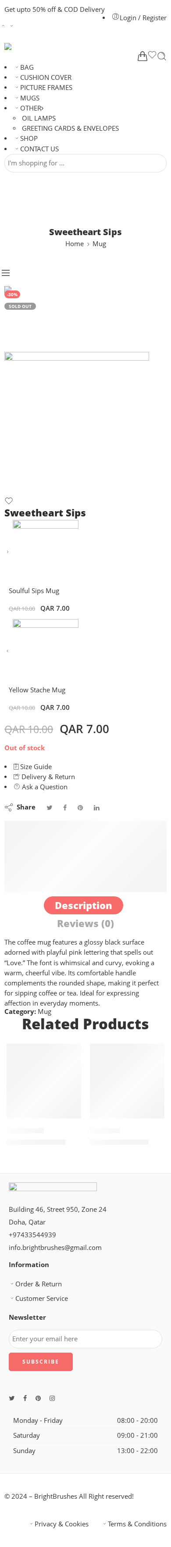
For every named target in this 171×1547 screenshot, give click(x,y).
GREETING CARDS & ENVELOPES (70, 128)
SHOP (29, 138)
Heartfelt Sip (25, 1130)
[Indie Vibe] (127, 1081)
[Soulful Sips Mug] (7, 552)
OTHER (30, 108)
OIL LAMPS (39, 118)
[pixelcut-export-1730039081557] (37, 318)
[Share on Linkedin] (96, 807)
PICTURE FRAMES (46, 87)
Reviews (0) (85, 923)
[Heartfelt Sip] (44, 1081)
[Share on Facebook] (65, 807)
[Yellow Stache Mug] (7, 651)
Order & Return (38, 1284)
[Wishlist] (152, 56)
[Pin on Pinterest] (80, 807)
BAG (27, 67)
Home (74, 244)
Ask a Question (44, 787)
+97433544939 (32, 1235)
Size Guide (35, 767)
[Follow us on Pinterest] (38, 1398)
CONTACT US (39, 149)
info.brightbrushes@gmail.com (55, 1247)
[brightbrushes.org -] (34, 46)
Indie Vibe (105, 1130)
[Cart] (142, 56)
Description (83, 905)
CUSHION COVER (45, 77)
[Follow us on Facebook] (25, 1398)
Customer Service (41, 1298)
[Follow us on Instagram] (52, 1398)
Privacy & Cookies (62, 1524)
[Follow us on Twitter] (11, 1398)
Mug (99, 244)
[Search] (162, 56)
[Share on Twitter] (49, 807)
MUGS (29, 98)
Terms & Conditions (137, 1524)
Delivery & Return (47, 777)
